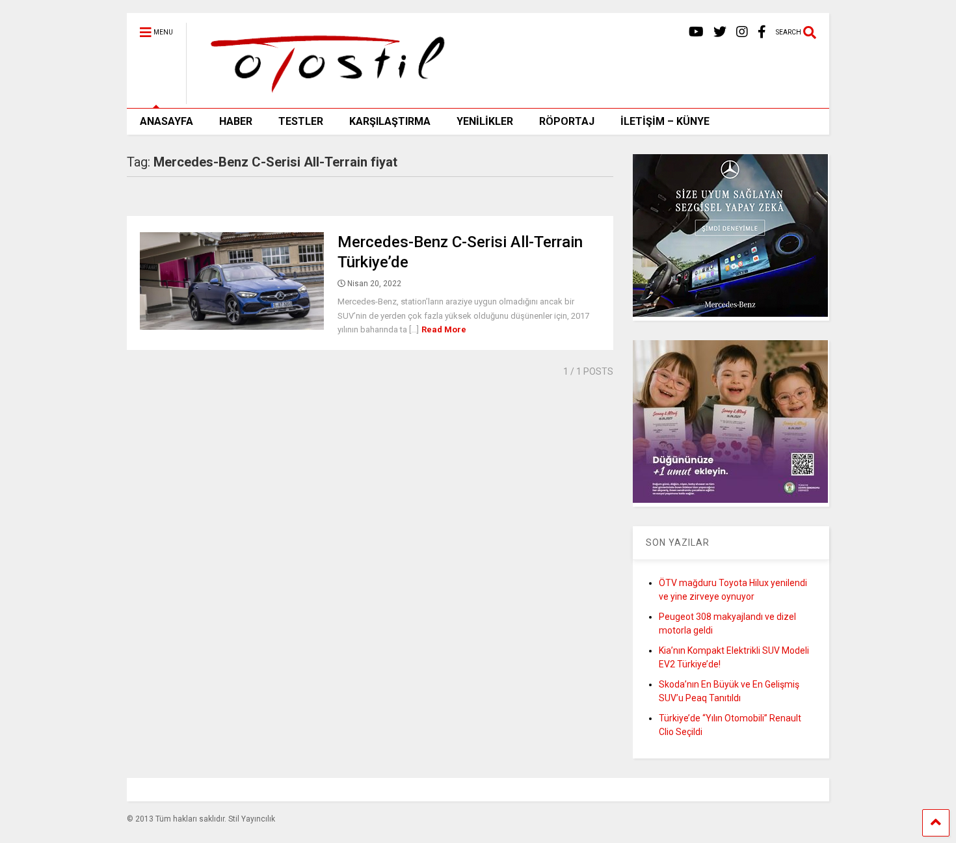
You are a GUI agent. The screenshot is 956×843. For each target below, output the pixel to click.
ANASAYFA (166, 121)
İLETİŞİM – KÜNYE (665, 121)
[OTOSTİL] (323, 98)
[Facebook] (762, 32)
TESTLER (300, 121)
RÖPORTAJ (566, 121)
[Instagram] (742, 32)
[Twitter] (719, 32)
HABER (235, 121)
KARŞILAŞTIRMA (390, 121)
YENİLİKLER (485, 121)
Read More (443, 329)
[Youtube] (696, 32)
